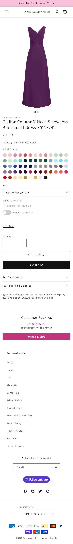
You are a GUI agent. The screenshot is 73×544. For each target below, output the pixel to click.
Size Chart (8, 226)
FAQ (9, 377)
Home (10, 369)
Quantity (7, 236)
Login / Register (15, 445)
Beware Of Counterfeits (19, 415)
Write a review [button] (36, 337)
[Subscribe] (56, 467)
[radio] (5, 155)
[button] (7, 12)
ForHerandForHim (31, 538)
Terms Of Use (14, 407)
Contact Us (13, 392)
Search (10, 362)
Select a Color (10, 148)
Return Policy (14, 423)
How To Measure (16, 430)
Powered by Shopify (48, 538)
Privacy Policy (14, 400)
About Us (12, 385)
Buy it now (36, 264)
